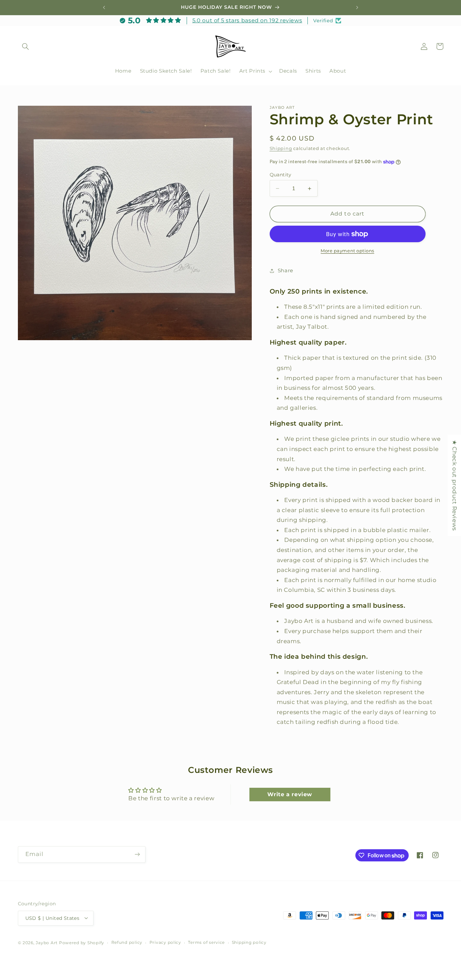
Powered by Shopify (81, 942)
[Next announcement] (357, 7)
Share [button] (285, 271)
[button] (25, 46)
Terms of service (206, 942)
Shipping (281, 148)
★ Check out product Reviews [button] (454, 485)
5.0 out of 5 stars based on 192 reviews (247, 20)
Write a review (289, 794)
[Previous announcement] (104, 7)
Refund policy (127, 942)
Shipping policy (249, 942)
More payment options (347, 250)
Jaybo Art (47, 942)
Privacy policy (165, 942)
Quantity (281, 174)
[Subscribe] (137, 854)
